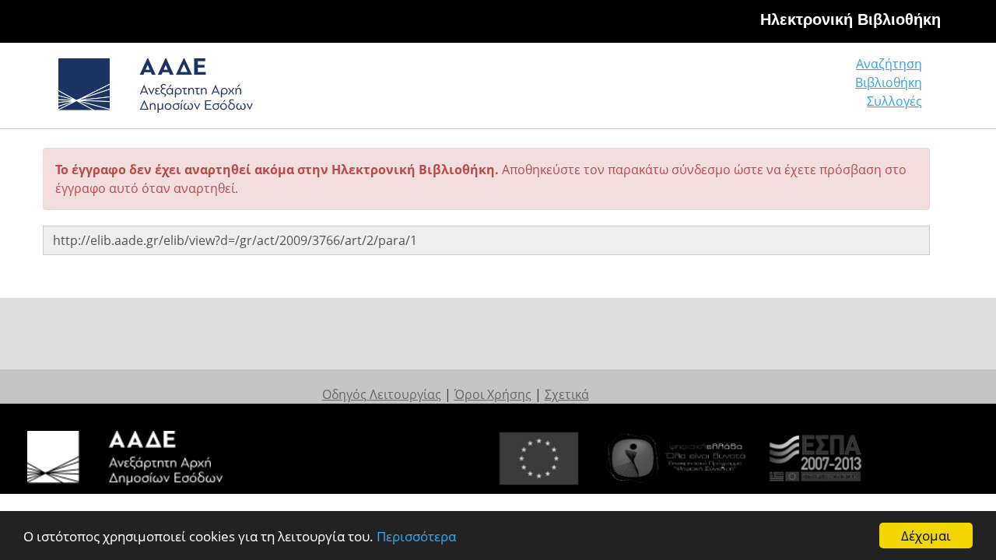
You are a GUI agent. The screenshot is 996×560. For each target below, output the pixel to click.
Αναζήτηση (889, 63)
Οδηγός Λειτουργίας (381, 394)
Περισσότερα (416, 536)
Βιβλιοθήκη (888, 82)
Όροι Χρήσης (492, 394)
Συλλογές (894, 101)
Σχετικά (567, 394)
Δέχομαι (926, 535)
